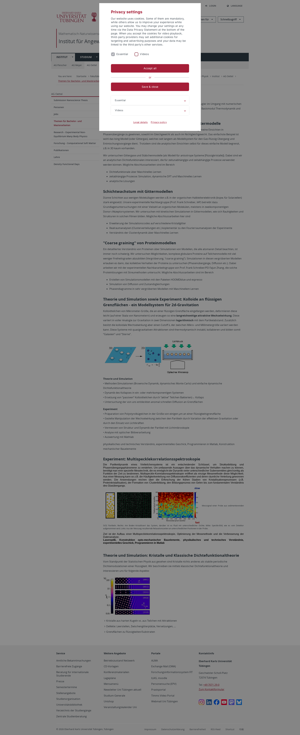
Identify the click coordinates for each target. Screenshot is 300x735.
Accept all (150, 68)
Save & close (150, 86)
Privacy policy (159, 122)
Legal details (140, 122)
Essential (122, 54)
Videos (144, 54)
